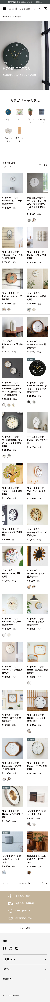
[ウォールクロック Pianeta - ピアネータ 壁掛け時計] (12, 183)
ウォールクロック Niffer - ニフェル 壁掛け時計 (37, 669)
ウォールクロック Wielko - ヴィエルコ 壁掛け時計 (37, 573)
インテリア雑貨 (15, 17)
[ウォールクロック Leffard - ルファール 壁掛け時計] (12, 604)
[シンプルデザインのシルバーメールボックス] (12, 841)
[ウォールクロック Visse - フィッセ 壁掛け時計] (12, 652)
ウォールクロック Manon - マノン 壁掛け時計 (37, 766)
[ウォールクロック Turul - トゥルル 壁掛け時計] (12, 473)
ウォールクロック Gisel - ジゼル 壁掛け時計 (12, 532)
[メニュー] (4, 9)
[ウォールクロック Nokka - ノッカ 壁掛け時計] (37, 279)
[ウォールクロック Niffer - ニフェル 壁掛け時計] (37, 652)
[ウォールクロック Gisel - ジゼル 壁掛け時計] (12, 515)
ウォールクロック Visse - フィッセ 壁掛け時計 (12, 669)
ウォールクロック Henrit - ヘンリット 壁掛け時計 (36, 717)
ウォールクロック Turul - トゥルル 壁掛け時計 (12, 490)
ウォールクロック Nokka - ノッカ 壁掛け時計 (36, 296)
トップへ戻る (25, 928)
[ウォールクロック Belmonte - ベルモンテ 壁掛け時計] (12, 748)
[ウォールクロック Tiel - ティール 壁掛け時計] (37, 473)
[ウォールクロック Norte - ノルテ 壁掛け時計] (12, 796)
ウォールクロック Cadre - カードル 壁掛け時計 (11, 717)
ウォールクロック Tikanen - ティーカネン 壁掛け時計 (12, 254)
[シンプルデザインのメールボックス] (37, 796)
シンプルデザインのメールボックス (36, 812)
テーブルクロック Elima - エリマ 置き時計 (12, 344)
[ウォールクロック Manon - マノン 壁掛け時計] (37, 748)
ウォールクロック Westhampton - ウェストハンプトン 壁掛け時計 (12, 441)
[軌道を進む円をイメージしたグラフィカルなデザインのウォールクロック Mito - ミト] (37, 183)
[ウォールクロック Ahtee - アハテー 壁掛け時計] (37, 327)
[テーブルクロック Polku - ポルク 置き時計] (37, 422)
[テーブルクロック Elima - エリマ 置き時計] (12, 327)
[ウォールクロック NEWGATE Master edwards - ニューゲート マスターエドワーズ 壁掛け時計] (12, 368)
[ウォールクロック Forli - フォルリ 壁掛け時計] (12, 556)
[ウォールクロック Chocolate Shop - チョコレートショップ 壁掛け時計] (37, 368)
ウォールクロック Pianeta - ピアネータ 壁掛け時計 (12, 200)
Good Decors (14, 995)
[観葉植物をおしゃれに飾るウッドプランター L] (37, 841)
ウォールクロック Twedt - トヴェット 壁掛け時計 (36, 621)
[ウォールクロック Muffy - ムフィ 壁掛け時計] (37, 237)
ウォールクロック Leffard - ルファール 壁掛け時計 (12, 621)
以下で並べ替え (9, 163)
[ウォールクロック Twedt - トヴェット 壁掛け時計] (37, 604)
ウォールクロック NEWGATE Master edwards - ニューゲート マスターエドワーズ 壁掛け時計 (11, 388)
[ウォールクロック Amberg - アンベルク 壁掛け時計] (37, 515)
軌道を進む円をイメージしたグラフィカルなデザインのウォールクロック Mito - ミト (36, 203)
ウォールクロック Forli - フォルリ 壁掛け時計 (11, 573)
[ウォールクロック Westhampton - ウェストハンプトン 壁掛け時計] (12, 422)
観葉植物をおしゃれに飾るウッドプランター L (36, 859)
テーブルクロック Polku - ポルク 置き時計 (37, 439)
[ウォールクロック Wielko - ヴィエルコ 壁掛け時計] (37, 556)
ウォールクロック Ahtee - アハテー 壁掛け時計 (36, 344)
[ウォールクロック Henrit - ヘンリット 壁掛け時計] (37, 700)
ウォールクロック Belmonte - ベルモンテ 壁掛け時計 (12, 765)
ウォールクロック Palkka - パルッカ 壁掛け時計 (12, 296)
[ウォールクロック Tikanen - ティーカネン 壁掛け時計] (12, 237)
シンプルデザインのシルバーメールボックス (11, 859)
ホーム (5, 17)
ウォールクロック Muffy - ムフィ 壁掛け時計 (36, 255)
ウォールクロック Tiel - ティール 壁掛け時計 (37, 491)
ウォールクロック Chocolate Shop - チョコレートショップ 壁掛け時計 (37, 387)
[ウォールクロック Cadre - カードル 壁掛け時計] (12, 700)
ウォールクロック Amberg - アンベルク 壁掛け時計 (37, 532)
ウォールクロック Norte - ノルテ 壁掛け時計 (12, 814)
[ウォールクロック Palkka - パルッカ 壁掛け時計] (12, 279)
